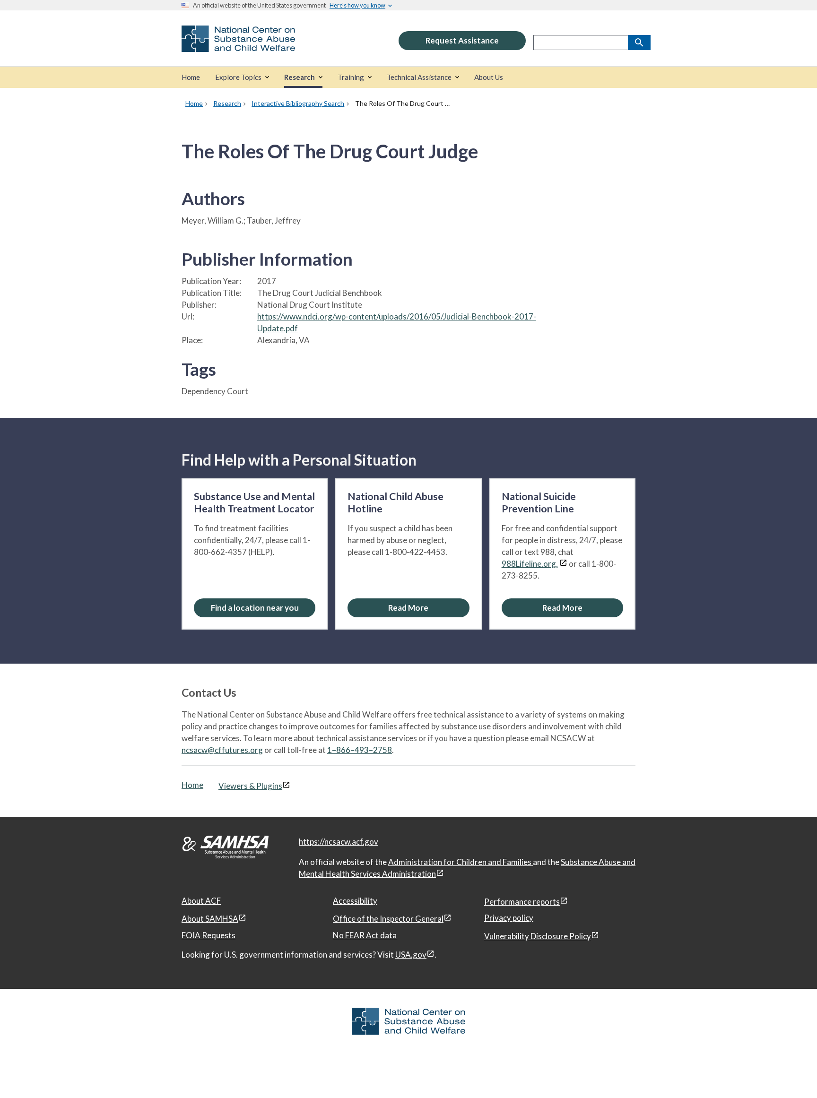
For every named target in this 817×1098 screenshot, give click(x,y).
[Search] (639, 42)
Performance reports (522, 902)
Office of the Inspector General (388, 919)
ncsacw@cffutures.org (222, 750)
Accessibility (355, 901)
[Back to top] (790, 1072)
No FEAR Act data (365, 935)
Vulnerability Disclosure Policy (537, 936)
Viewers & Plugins (250, 786)
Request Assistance (462, 40)
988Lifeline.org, (530, 564)
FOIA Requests (208, 935)
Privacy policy (508, 918)
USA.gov (410, 955)
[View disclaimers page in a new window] (563, 564)
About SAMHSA (210, 919)
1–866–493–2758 (359, 750)
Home (192, 785)
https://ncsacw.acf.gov (338, 842)
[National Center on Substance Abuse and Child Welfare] (238, 45)
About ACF (201, 901)
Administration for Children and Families (460, 862)
